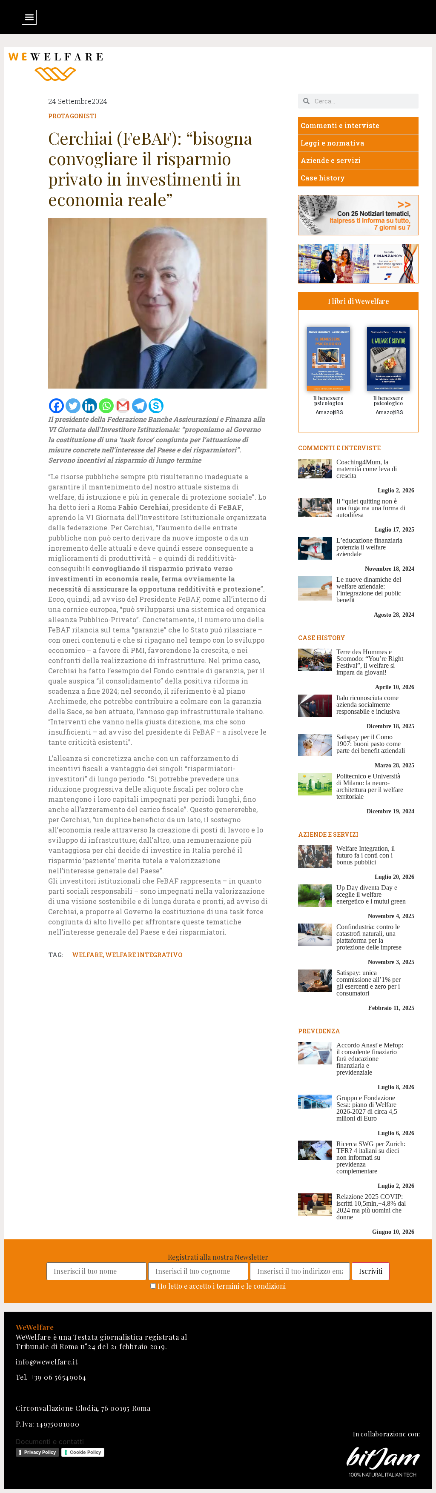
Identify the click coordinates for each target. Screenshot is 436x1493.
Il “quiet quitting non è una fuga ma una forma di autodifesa (370, 508)
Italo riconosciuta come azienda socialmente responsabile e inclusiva (368, 704)
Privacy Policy (40, 1452)
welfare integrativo (143, 955)
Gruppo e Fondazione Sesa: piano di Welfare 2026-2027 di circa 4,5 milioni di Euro (366, 1108)
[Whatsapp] (106, 405)
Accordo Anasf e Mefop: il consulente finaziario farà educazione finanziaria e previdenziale (369, 1058)
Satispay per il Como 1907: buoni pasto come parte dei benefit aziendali (370, 743)
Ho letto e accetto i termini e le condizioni (222, 1285)
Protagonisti (72, 116)
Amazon (326, 412)
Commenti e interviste (340, 125)
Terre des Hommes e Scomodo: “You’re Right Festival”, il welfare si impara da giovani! (369, 662)
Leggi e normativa (332, 142)
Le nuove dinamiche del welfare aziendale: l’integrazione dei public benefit (368, 589)
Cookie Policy (85, 1452)
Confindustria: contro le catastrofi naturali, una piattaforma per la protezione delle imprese (369, 937)
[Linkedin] (89, 405)
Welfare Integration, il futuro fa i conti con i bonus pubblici (365, 855)
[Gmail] (122, 405)
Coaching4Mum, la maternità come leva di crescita (366, 468)
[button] (29, 17)
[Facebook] (56, 405)
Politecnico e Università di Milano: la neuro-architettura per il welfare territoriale (369, 786)
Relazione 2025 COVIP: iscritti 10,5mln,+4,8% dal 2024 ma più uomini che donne (371, 1207)
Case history (323, 177)
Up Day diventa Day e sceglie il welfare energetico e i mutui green (371, 894)
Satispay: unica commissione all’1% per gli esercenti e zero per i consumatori (368, 983)
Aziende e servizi (331, 160)
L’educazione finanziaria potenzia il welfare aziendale (369, 547)
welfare (87, 955)
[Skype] (156, 405)
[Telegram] (139, 405)
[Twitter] (73, 405)
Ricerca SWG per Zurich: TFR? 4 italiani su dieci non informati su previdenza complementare (370, 1157)
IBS (339, 412)
